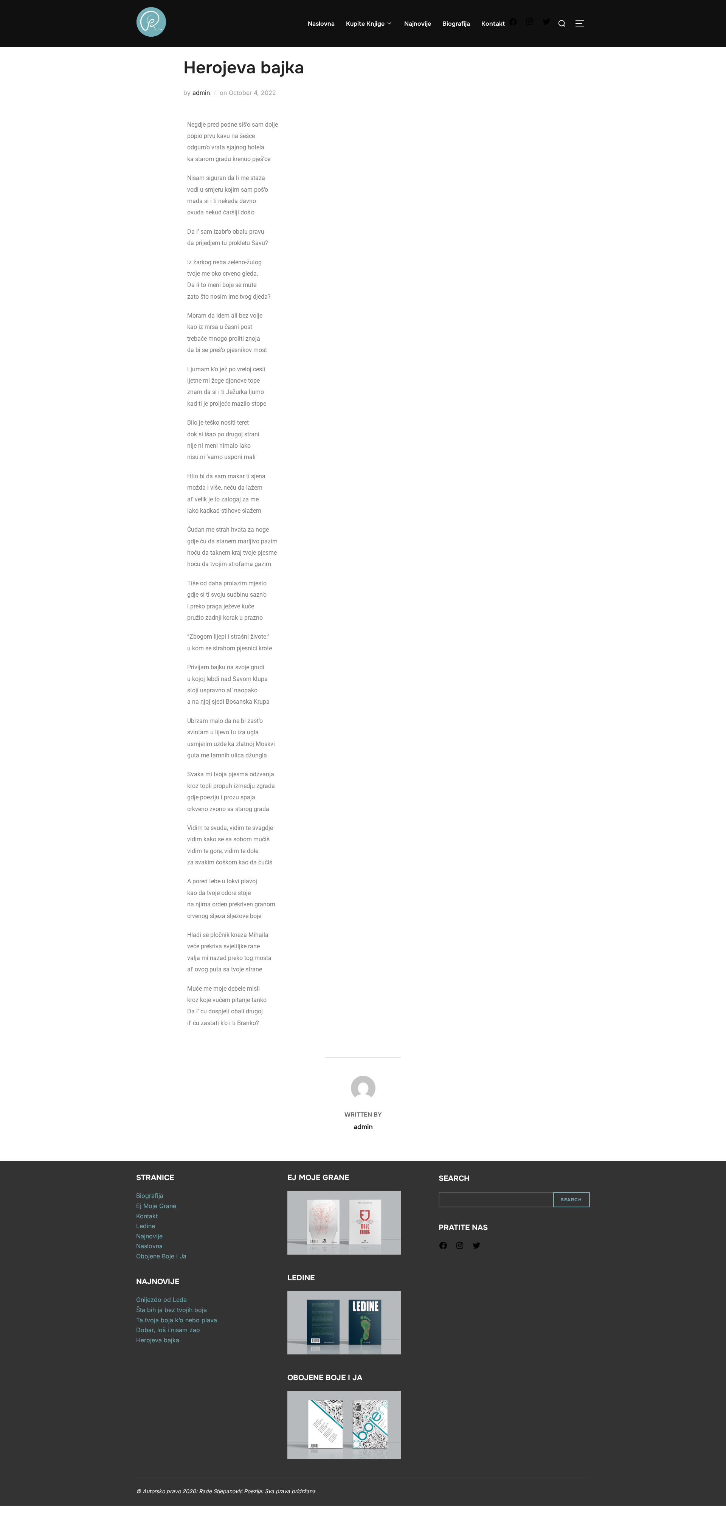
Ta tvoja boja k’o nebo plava (176, 1320)
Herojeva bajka (157, 1340)
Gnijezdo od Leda (161, 1299)
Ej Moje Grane (156, 1206)
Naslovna (321, 24)
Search (454, 1178)
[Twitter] (546, 24)
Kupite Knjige (365, 24)
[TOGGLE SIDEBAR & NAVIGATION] (582, 23)
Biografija (456, 24)
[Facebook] (513, 24)
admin (201, 92)
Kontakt (493, 24)
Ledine (145, 1226)
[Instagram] (529, 24)
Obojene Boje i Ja (161, 1256)
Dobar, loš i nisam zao (168, 1330)
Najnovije (417, 24)
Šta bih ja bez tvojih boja (171, 1310)
